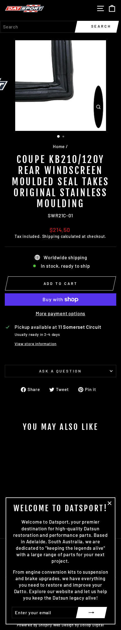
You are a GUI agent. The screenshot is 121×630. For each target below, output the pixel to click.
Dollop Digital (92, 625)
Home (59, 146)
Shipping (51, 236)
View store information (35, 343)
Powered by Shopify (34, 625)
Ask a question (60, 371)
